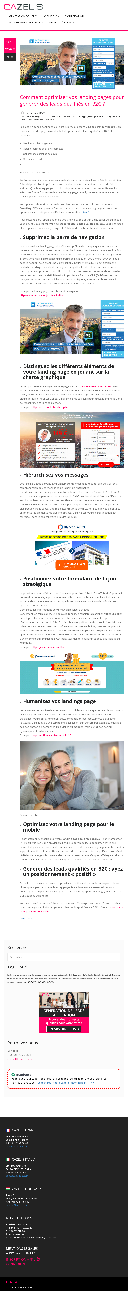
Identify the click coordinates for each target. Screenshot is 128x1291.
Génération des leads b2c (63, 116)
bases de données (99, 978)
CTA (48, 116)
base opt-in (62, 978)
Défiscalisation (88, 975)
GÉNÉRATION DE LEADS (23, 16)
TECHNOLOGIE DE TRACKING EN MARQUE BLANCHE (33, 1237)
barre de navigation (35, 116)
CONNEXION (15, 1264)
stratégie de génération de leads (46, 975)
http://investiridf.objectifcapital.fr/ (52, 407)
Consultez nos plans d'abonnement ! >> (66, 1082)
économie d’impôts (79, 978)
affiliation (89, 978)
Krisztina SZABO (37, 113)
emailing (69, 978)
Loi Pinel (51, 978)
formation (19, 982)
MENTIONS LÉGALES (22, 1248)
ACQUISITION (52, 16)
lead (85, 212)
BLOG (52, 22)
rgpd (56, 978)
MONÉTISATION (74, 16)
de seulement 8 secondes (96, 386)
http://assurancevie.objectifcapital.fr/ (41, 295)
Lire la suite (26, 918)
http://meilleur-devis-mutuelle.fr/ (51, 735)
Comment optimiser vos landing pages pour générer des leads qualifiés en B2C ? (72, 100)
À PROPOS (68, 22)
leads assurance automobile (41, 119)
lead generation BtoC (65, 975)
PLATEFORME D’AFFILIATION (26, 22)
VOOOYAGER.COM (18, 1231)
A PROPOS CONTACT (22, 1253)
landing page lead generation (90, 116)
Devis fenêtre (77, 975)
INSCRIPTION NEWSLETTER (21, 1227)
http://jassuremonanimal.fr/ (48, 647)
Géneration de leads (40, 982)
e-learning (31, 975)
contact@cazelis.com (20, 1059)
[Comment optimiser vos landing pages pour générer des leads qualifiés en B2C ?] (72, 64)
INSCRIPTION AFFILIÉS (23, 1259)
